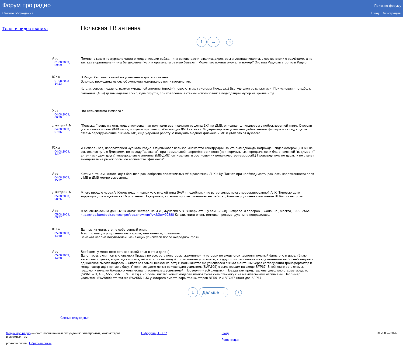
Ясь (55, 110)
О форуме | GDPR (154, 333)
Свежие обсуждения (17, 13)
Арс (55, 58)
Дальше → (213, 292)
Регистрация (391, 13)
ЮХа (56, 77)
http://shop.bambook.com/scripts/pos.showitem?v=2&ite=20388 (127, 214)
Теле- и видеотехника (25, 28)
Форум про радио (26, 5)
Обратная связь (40, 343)
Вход (375, 13)
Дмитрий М (62, 125)
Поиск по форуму (387, 5)
